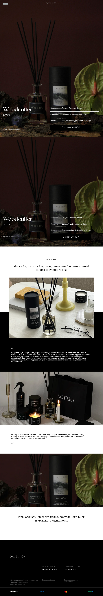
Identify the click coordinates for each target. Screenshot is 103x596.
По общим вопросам (72, 566)
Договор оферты (48, 580)
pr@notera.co (70, 569)
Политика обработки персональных (25, 580)
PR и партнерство (49, 566)
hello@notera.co (49, 569)
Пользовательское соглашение (71, 581)
